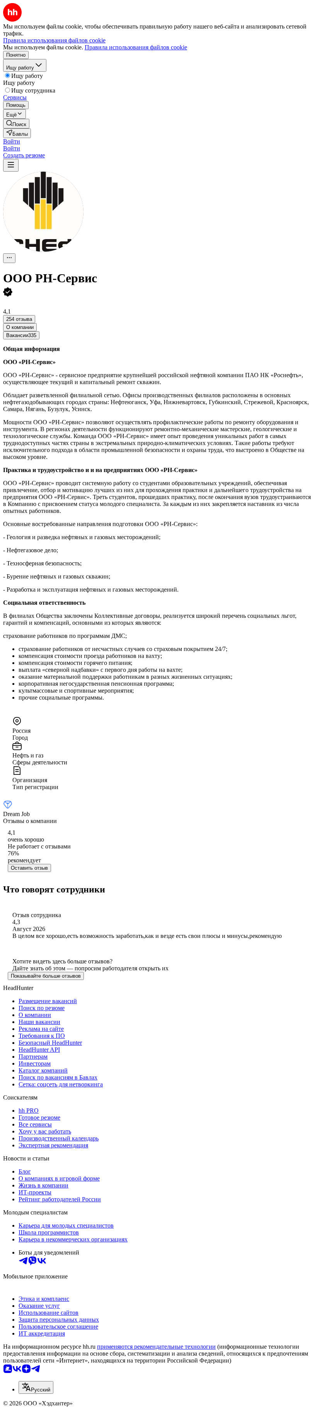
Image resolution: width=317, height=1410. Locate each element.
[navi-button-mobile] (11, 165)
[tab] (20, 327)
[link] (16, 123)
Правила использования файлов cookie (136, 47)
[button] (11, 141)
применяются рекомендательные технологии (156, 1346)
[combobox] (36, 1387)
